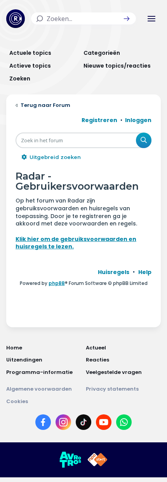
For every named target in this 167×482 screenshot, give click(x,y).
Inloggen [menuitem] (138, 120)
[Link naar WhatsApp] (124, 423)
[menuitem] (113, 272)
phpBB (57, 283)
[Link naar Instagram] (63, 423)
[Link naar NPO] (97, 460)
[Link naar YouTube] (103, 423)
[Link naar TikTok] (83, 423)
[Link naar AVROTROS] (70, 460)
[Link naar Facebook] (43, 423)
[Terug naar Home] (15, 18)
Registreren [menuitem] (99, 120)
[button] (126, 18)
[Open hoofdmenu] (151, 18)
